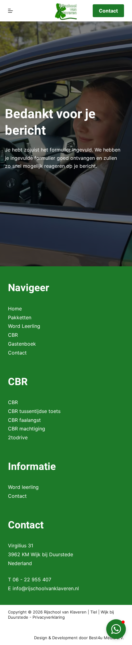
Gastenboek (22, 344)
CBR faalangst (24, 420)
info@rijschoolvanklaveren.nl (46, 588)
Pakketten (19, 317)
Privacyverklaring (49, 617)
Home (15, 309)
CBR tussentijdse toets (34, 411)
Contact (108, 11)
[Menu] (10, 10)
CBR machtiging (26, 429)
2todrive (18, 437)
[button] (116, 629)
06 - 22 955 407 (32, 579)
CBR (13, 335)
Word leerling (23, 487)
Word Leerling (24, 326)
